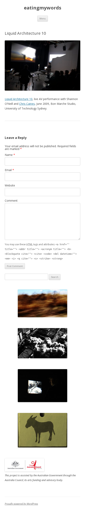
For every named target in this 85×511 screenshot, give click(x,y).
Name (10, 155)
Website (10, 185)
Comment (11, 200)
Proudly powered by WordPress (21, 503)
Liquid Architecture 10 (18, 99)
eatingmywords (42, 8)
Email (9, 170)
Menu (43, 18)
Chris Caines (27, 104)
